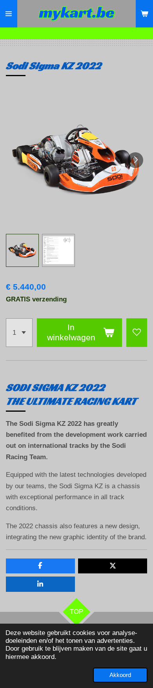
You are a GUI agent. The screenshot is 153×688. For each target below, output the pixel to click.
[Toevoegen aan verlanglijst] (136, 332)
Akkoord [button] (120, 675)
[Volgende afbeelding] (135, 160)
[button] (22, 250)
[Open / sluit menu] (8, 13)
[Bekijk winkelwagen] (144, 13)
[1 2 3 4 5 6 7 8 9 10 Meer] (19, 332)
